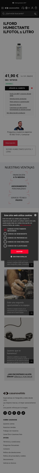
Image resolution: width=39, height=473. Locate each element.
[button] (19, 256)
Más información (25, 225)
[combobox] (35, 215)
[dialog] (19, 236)
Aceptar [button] (19, 251)
